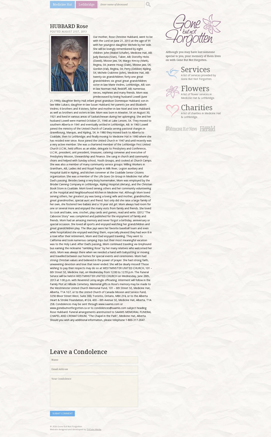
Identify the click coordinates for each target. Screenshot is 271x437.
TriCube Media (94, 429)
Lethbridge (87, 4)
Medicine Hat (62, 4)
